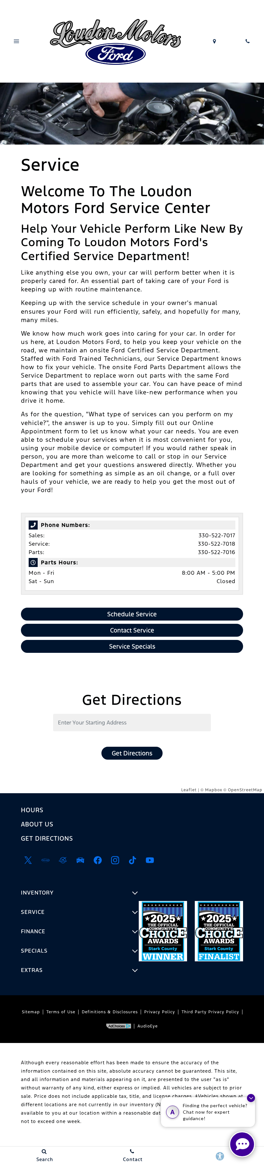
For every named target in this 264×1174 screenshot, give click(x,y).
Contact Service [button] (132, 630)
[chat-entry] (242, 1144)
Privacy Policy (159, 1012)
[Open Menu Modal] (16, 41)
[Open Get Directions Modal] (214, 41)
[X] (28, 860)
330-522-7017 (217, 535)
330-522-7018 (216, 543)
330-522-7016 (216, 552)
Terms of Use (60, 1012)
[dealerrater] (63, 860)
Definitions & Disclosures (110, 1012)
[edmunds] (80, 860)
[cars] (45, 860)
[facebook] (97, 860)
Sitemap (31, 1012)
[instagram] (115, 860)
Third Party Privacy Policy (210, 1012)
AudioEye (147, 1026)
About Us (37, 824)
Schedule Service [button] (132, 614)
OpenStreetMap (245, 790)
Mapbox (213, 790)
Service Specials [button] (132, 646)
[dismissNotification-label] (251, 1098)
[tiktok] (132, 860)
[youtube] (150, 860)
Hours (32, 810)
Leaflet (189, 790)
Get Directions (132, 753)
